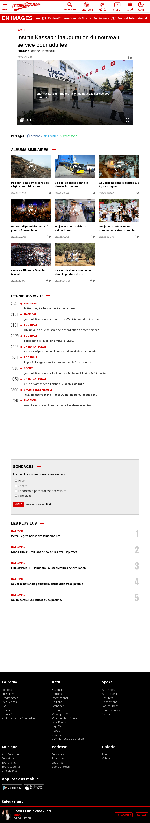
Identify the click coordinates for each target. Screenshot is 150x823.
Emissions (8, 693)
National (31, 303)
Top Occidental (11, 766)
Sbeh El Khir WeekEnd (32, 811)
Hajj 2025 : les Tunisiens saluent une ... (70, 228)
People (56, 730)
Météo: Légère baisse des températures (49, 308)
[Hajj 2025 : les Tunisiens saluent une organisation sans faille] (75, 210)
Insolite (56, 734)
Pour (21, 481)
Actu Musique (10, 754)
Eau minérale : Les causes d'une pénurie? (36, 600)
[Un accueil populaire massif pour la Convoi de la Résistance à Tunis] (31, 210)
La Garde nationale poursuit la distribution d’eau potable (47, 584)
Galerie (106, 714)
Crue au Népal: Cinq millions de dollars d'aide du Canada (60, 351)
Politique (57, 702)
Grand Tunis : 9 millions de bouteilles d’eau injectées (57, 405)
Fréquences (9, 702)
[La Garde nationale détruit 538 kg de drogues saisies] (119, 166)
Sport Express (111, 710)
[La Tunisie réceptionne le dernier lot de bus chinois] (75, 166)
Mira (17, 814)
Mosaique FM (60, 714)
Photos (106, 754)
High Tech (58, 726)
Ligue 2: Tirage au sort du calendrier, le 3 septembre (57, 362)
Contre (22, 486)
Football (31, 325)
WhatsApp (70, 136)
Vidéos (106, 758)
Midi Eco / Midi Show (64, 718)
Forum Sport (110, 706)
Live (4, 706)
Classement (109, 702)
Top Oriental (9, 762)
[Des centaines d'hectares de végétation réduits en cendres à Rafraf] (31, 166)
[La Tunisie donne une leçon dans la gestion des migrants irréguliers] (75, 254)
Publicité (7, 714)
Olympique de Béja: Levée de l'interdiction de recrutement (61, 330)
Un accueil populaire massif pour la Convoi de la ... (29, 228)
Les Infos (57, 762)
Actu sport (108, 689)
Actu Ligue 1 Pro (112, 693)
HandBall (31, 314)
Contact (6, 710)
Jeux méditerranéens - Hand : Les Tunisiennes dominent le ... (63, 319)
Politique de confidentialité (18, 718)
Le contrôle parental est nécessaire (42, 491)
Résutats (107, 698)
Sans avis (24, 496)
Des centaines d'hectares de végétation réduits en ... (30, 184)
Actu (21, 30)
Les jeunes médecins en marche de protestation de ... (118, 228)
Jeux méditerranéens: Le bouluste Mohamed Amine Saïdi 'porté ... (66, 373)
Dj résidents (9, 770)
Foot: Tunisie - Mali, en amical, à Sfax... (49, 340)
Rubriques (58, 758)
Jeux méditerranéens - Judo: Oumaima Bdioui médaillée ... (61, 394)
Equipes (7, 689)
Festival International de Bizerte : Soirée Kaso (71, 18)
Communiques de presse (68, 738)
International (35, 346)
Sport (28, 368)
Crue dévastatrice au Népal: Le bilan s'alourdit (54, 384)
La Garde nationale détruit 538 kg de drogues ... (119, 184)
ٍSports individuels (38, 389)
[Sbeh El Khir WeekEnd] (6, 820)
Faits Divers (59, 722)
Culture (56, 710)
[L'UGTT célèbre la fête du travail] (31, 254)
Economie (58, 706)
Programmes (10, 698)
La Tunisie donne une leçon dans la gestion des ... (73, 272)
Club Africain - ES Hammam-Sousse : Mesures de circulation (48, 568)
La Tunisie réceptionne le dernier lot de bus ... (71, 184)
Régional (57, 693)
